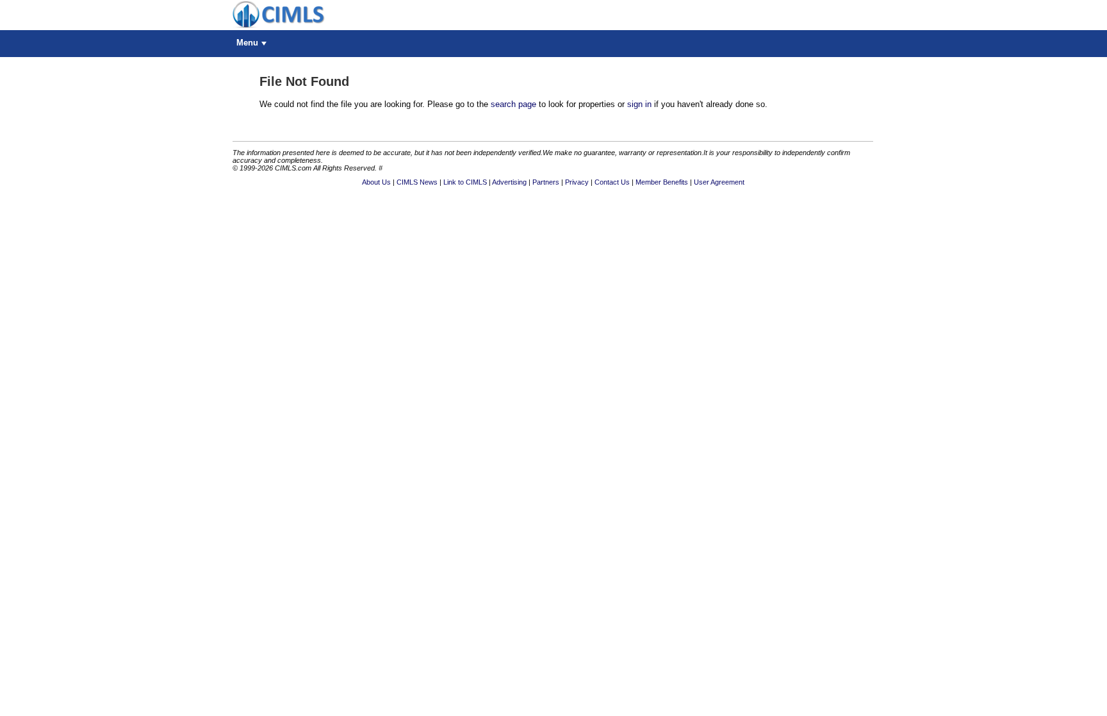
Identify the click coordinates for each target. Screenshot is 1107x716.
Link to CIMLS (465, 182)
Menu (247, 42)
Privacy (577, 182)
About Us (376, 182)
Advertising (509, 182)
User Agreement (719, 182)
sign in (639, 104)
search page (513, 104)
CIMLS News (417, 182)
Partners (545, 182)
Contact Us (612, 182)
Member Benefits (662, 182)
